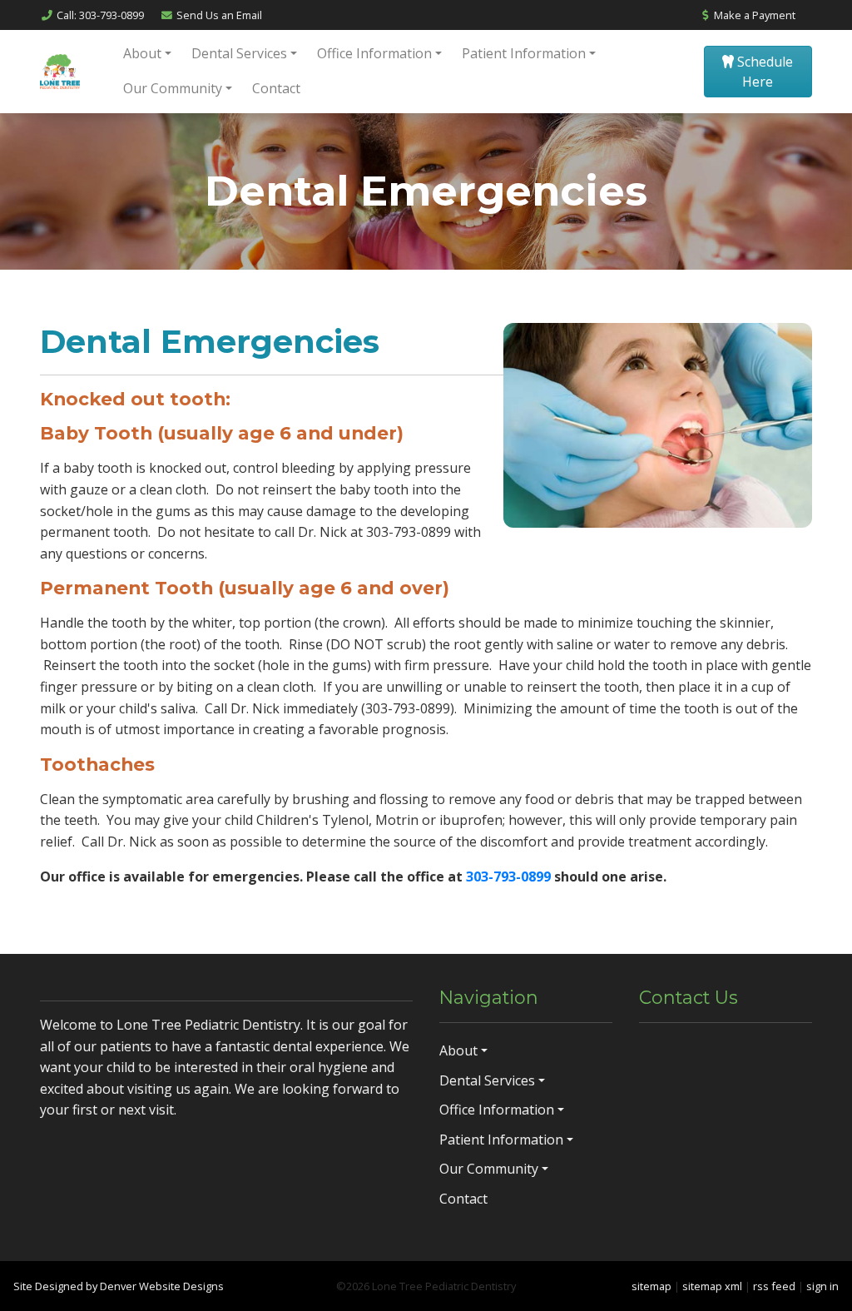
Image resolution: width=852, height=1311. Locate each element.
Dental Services (239, 53)
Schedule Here (763, 71)
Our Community (172, 88)
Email (219, 14)
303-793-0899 (510, 876)
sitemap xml (712, 1286)
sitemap (651, 1286)
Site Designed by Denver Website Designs (118, 1286)
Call (100, 14)
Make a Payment (753, 14)
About (142, 53)
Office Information (374, 53)
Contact (276, 88)
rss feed (774, 1286)
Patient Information (524, 53)
